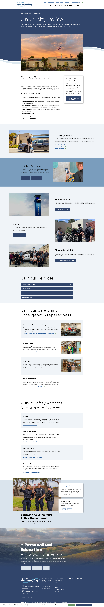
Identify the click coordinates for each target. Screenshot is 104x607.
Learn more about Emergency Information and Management (38, 333)
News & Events (78, 5)
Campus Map (25, 587)
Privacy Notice (32, 605)
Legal (56, 587)
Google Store (37, 177)
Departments (51, 2)
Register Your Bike (19, 235)
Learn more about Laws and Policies (32, 457)
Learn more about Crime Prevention (32, 351)
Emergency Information (47, 578)
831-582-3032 (65, 509)
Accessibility (57, 584)
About (57, 2)
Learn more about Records (30, 425)
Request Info (26, 567)
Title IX (56, 582)
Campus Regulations (59, 146)
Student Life (58, 5)
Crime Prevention (65, 602)
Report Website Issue (60, 578)
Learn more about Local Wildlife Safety (33, 386)
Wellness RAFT (45, 584)
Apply (45, 2)
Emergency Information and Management (40, 602)
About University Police (60, 144)
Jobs (56, 593)
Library (43, 590)
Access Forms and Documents (31, 472)
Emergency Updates (59, 148)
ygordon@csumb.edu (67, 507)
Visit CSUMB (36, 567)
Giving (61, 2)
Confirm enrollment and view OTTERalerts (34, 370)
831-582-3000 (25, 593)
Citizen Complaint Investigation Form (65, 260)
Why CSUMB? (68, 5)
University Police (66, 486)
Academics (38, 5)
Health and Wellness (46, 586)
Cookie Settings (58, 591)
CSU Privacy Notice (59, 589)
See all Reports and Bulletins (30, 441)
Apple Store (25, 177)
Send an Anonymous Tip (62, 209)
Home (22, 13)
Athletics (67, 2)
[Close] (102, 605)
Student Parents (46, 588)
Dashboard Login (76, 2)
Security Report (58, 580)
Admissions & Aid (48, 5)
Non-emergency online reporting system (73, 99)
